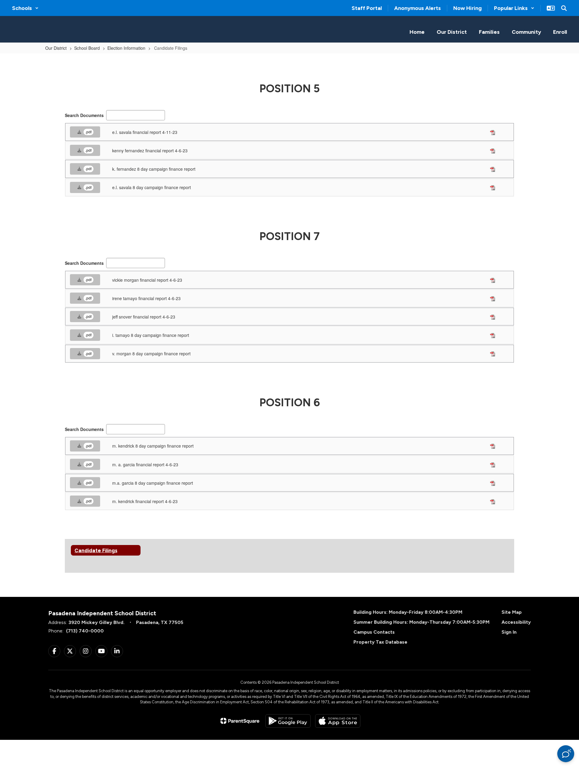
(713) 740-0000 (85, 631)
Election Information (126, 48)
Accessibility (516, 622)
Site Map (511, 612)
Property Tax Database (380, 642)
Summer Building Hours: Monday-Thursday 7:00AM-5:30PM (421, 622)
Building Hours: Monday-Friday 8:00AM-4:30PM (407, 612)
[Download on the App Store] (337, 721)
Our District (56, 48)
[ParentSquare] (240, 720)
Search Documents (84, 115)
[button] (25, 8)
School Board (87, 48)
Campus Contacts (374, 632)
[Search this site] (564, 8)
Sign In (509, 632)
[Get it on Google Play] (288, 721)
